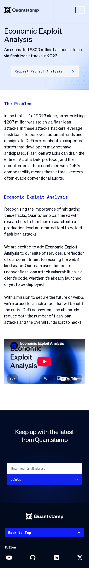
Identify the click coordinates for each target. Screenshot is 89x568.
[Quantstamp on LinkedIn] (56, 557)
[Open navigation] (80, 10)
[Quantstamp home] (21, 10)
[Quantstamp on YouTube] (9, 557)
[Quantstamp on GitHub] (33, 557)
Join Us (16, 479)
